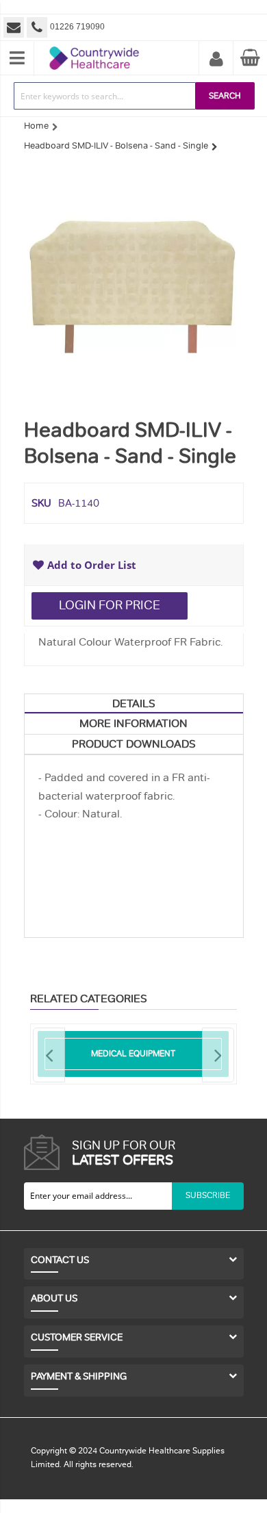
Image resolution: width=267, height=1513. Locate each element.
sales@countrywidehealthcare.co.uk (15, 27)
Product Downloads (134, 744)
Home (36, 125)
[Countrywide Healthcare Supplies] (94, 46)
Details (133, 704)
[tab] (134, 704)
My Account (216, 59)
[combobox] (105, 96)
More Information (133, 723)
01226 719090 (77, 26)
